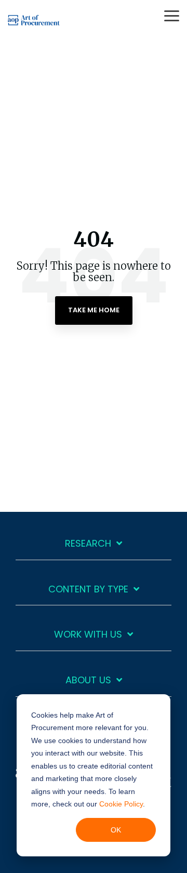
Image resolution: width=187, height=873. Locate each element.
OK (116, 830)
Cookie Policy (121, 804)
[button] (171, 15)
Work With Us (88, 635)
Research (88, 544)
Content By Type (88, 590)
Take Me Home (93, 310)
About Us (88, 680)
